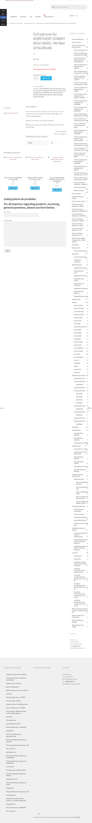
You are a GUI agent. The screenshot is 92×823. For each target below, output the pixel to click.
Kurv (31, 17)
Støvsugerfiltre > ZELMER (81, 443)
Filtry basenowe (76, 193)
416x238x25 (79, 393)
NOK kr (4, 24)
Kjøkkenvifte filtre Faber (80, 275)
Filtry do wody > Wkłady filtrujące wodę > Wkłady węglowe (79, 240)
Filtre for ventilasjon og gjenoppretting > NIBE (81, 119)
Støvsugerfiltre (76, 430)
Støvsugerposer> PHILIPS (81, 466)
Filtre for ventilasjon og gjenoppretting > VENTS (80, 154)
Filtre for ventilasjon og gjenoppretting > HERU (80, 83)
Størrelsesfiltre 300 (79, 387)
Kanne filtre (77, 559)
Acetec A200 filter (79, 311)
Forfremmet (75, 244)
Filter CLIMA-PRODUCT (80, 326)
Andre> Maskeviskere (78, 39)
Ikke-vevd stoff (76, 248)
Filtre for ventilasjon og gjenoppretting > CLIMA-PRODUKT (80, 59)
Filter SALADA (77, 345)
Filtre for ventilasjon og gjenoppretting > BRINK (80, 54)
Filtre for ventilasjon (56, 88)
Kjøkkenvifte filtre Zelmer (81, 296)
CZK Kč (4, 21)
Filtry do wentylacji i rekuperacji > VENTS (77, 224)
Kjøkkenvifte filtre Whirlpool (79, 292)
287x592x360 (79, 384)
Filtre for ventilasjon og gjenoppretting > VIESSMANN (80, 161)
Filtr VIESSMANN (78, 357)
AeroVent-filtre (78, 317)
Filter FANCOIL (78, 329)
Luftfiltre (35, 94)
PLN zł (4, 10)
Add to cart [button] (13, 188)
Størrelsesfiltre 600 (79, 412)
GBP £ (4, 14)
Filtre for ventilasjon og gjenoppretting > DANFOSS (80, 66)
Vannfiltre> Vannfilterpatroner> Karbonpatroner (79, 570)
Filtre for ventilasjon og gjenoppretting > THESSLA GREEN (80, 138)
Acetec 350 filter (78, 305)
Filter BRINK (77, 323)
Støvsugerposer (76, 446)
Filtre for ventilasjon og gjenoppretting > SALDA (80, 125)
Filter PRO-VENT (78, 342)
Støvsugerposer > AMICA (81, 449)
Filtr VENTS (77, 354)
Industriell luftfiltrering (80, 517)
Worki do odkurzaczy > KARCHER (16, 727)
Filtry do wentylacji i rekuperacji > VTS (77, 229)
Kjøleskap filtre (76, 299)
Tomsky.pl (77, 817)
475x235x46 (79, 403)
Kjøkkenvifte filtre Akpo (80, 268)
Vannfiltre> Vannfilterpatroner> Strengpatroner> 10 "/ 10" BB (80, 594)
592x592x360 (79, 409)
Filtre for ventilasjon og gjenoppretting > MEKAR (81, 114)
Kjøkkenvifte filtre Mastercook (79, 284)
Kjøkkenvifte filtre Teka (80, 288)
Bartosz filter (77, 320)
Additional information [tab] (11, 113)
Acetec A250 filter (79, 314)
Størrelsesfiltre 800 (79, 421)
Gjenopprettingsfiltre (57, 92)
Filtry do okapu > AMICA (78, 201)
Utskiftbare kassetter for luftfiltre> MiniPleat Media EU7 (81, 548)
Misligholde (75, 427)
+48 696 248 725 (76, 646)
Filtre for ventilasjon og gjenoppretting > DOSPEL (81, 72)
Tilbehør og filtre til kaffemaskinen (77, 475)
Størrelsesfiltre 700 (79, 418)
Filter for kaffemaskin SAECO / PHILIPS (82, 497)
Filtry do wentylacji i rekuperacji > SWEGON (80, 183)
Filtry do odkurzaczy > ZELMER (15, 708)
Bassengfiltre (78, 556)
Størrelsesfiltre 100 (79, 378)
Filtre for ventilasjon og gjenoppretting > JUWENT (80, 89)
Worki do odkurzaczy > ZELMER (15, 697)
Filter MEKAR (77, 339)
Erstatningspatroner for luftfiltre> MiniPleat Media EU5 (81, 541)
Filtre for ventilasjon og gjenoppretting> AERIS (80, 178)
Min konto (23, 17)
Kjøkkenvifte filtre (77, 265)
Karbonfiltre (75, 254)
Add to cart (46, 78)
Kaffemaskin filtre (79, 479)
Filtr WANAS (77, 363)
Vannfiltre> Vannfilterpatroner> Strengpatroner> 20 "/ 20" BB (80, 602)
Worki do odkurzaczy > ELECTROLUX (78, 616)
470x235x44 (79, 399)
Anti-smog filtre (76, 42)
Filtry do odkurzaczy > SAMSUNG (16, 807)
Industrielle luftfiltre (79, 520)
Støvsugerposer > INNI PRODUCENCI (80, 453)
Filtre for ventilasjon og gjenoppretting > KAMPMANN (80, 102)
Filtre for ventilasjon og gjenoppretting (78, 46)
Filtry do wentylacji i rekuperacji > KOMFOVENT (79, 210)
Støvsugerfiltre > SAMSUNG (79, 439)
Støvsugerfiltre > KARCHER (79, 434)
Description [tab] (7, 108)
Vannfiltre (75, 553)
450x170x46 (79, 396)
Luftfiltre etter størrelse (45, 94)
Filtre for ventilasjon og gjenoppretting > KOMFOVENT (80, 109)
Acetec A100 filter (79, 308)
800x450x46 (79, 424)
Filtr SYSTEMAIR (78, 351)
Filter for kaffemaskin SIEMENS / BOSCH (82, 502)
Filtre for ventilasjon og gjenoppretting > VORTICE (80, 168)
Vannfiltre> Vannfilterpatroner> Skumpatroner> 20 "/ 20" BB (81, 586)
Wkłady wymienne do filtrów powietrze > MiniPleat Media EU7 (80, 610)
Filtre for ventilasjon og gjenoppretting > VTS (80, 173)
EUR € (4, 17)
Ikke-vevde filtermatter (80, 251)
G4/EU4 (76, 366)
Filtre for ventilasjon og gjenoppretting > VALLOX (81, 144)
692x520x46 (79, 415)
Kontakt (38, 17)
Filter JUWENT (78, 333)
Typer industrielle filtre (78, 506)
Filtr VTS (76, 360)
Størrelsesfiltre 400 (29, 23)
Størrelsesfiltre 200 (79, 381)
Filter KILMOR (77, 336)
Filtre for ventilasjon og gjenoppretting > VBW (81, 149)
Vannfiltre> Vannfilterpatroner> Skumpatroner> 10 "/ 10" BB (81, 577)
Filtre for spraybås (79, 514)
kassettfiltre (77, 369)
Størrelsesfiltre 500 (79, 406)
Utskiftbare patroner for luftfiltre (16, 674)
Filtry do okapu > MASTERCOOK (16, 770)
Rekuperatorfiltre (58, 94)
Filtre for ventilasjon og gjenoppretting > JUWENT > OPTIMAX (80, 95)
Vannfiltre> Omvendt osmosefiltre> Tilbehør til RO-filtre (80, 563)
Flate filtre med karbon (80, 257)
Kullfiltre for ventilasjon (77, 260)
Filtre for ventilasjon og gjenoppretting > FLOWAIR (80, 77)
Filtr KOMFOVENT (44, 88)
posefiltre (77, 372)
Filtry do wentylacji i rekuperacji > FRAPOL (78, 205)
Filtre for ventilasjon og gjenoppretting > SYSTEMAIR (80, 132)
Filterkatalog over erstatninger (79, 510)
